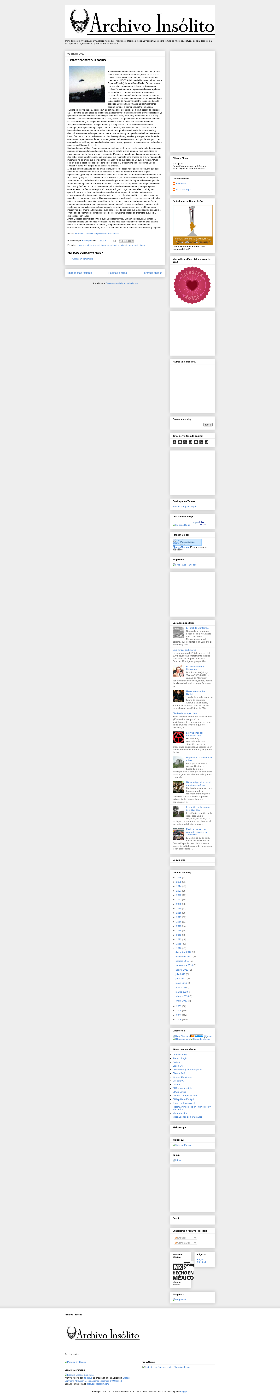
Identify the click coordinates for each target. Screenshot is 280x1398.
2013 (179, 935)
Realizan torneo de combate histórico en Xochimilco (197, 832)
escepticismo (99, 245)
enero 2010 (181, 1000)
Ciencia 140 (179, 1073)
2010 (179, 948)
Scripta (176, 1062)
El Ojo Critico (179, 1092)
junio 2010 (181, 978)
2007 (179, 1015)
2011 (179, 943)
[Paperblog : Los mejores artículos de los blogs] (199, 525)
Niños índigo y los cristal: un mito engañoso (199, 783)
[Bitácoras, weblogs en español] (181, 1039)
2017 (179, 917)
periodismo (139, 245)
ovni (131, 245)
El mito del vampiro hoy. (185, 713)
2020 (179, 904)
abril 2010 (180, 987)
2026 (179, 877)
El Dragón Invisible (182, 1088)
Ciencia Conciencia (182, 1077)
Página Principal (118, 273)
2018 (179, 912)
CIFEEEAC (178, 1080)
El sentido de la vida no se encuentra (198, 808)
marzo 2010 (181, 991)
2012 (179, 939)
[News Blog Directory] (196, 1036)
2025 (179, 882)
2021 (179, 899)
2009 (179, 1006)
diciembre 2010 (183, 952)
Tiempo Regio (180, 1058)
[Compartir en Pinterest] (132, 241)
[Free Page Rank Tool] (185, 564)
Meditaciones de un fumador (187, 1116)
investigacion (113, 245)
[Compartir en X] (126, 241)
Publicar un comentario (82, 259)
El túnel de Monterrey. (197, 628)
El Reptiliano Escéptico (184, 1099)
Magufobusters (180, 1113)
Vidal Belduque (183, 189)
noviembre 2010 (184, 956)
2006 (179, 1019)
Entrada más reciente (79, 273)
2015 (179, 926)
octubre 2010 (182, 961)
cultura (89, 245)
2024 (179, 886)
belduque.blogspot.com (98, 1384)
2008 (179, 1010)
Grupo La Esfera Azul (184, 1103)
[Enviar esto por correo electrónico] (120, 241)
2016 (179, 921)
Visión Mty (178, 1065)
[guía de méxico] (182, 1145)
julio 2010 (180, 974)
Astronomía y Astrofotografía (187, 1069)
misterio (124, 245)
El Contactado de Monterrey (195, 668)
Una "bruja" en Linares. (185, 650)
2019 (179, 908)
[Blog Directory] (181, 1036)
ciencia (81, 245)
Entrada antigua (153, 273)
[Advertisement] (193, 101)
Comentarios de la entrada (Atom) (122, 283)
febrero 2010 (182, 996)
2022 (179, 895)
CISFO (176, 1084)
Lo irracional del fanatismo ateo (194, 734)
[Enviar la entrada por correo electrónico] (114, 240)
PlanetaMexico (181, 547)
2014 (179, 930)
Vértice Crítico (180, 1054)
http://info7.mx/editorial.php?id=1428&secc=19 (97, 233)
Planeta (187, 542)
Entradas (182, 1237)
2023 (179, 890)
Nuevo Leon (185, 544)
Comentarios (183, 1242)
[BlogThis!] (123, 241)
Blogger (183, 1391)
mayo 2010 (181, 983)
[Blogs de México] (200, 1039)
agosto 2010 (182, 969)
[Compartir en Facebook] (129, 241)
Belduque (181, 183)
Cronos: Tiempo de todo (185, 1095)
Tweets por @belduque (185, 506)
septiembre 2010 (184, 965)
